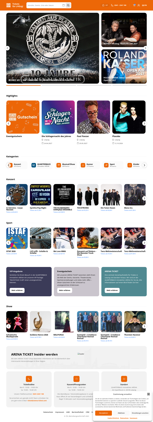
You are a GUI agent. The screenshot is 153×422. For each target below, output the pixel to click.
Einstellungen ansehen (140, 413)
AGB (68, 412)
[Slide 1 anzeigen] (23, 85)
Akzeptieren (103, 413)
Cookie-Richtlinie (113, 418)
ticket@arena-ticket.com (37, 401)
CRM (87, 412)
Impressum (133, 418)
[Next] (144, 123)
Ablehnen (121, 413)
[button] (148, 394)
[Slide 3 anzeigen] (94, 85)
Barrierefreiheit (78, 412)
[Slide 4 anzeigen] (129, 85)
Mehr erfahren (17, 290)
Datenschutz (124, 418)
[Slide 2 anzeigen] (59, 85)
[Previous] (8, 123)
